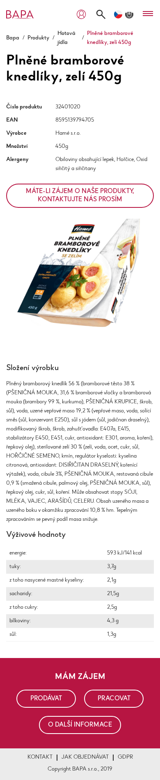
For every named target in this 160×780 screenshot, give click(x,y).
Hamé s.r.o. (68, 133)
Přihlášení (81, 14)
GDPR (125, 757)
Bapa (12, 38)
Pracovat (114, 698)
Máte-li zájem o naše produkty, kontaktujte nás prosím (80, 195)
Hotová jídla (66, 38)
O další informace (80, 725)
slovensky (129, 14)
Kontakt (40, 757)
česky (118, 14)
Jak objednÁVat (85, 757)
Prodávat (46, 698)
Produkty (38, 38)
